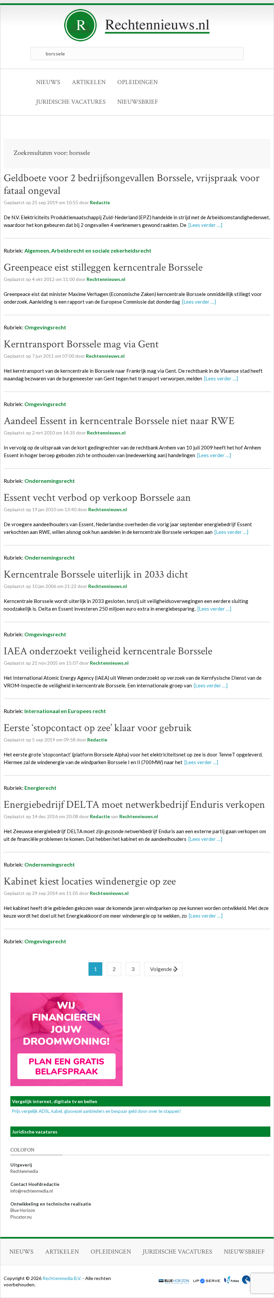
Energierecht (40, 787)
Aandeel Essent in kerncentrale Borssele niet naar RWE (119, 421)
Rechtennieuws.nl (138, 816)
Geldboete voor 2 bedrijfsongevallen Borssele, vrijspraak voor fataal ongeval (132, 184)
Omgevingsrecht (45, 327)
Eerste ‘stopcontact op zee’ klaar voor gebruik (98, 728)
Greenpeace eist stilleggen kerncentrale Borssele (103, 267)
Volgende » (162, 969)
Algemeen (36, 250)
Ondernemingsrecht (49, 480)
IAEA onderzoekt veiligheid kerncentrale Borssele (108, 651)
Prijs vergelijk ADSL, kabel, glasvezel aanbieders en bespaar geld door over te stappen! (96, 1111)
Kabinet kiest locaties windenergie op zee (90, 881)
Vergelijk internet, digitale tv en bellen (54, 1101)
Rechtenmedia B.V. (62, 1278)
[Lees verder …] (205, 225)
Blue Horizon (22, 1210)
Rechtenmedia (24, 1171)
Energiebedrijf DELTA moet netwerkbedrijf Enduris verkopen (134, 805)
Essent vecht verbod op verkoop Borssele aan (97, 498)
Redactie (100, 202)
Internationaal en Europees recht (65, 711)
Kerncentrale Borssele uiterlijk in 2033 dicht (96, 574)
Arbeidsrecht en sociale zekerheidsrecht (101, 250)
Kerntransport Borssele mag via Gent (81, 344)
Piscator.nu (21, 1217)
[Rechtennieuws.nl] (137, 40)
